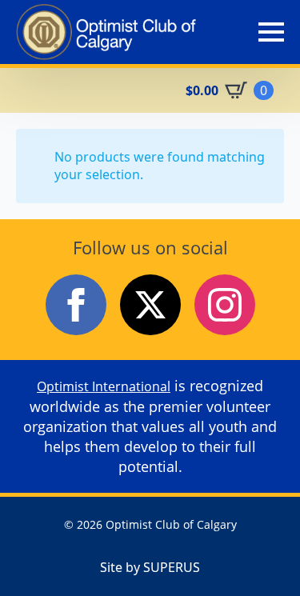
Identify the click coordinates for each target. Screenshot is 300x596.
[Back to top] (260, 556)
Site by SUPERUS (150, 567)
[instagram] (224, 304)
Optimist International (103, 386)
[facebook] (76, 304)
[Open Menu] (271, 32)
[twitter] (150, 304)
